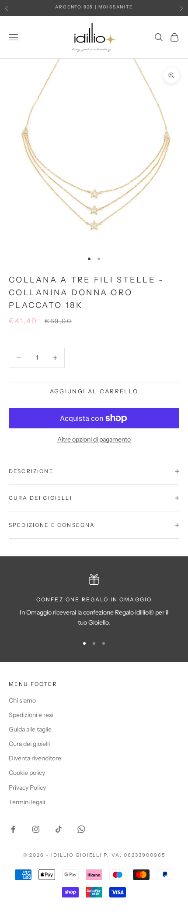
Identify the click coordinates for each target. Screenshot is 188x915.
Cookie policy (27, 773)
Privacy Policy (27, 787)
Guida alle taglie (30, 729)
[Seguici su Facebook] (13, 829)
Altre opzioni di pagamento (94, 439)
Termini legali (27, 802)
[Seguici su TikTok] (58, 829)
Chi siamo (22, 700)
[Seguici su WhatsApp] (81, 829)
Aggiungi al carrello (94, 391)
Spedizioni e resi (31, 715)
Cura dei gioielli (29, 744)
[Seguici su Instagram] (35, 829)
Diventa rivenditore (35, 758)
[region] (94, 601)
